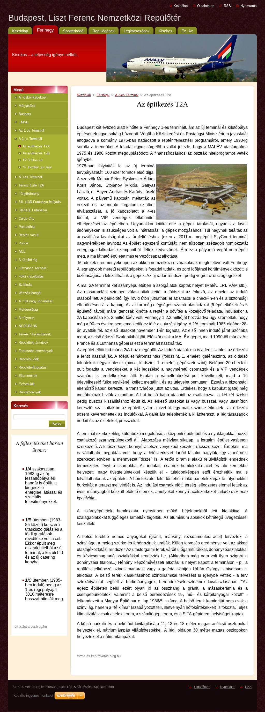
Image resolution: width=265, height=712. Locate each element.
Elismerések (28, 376)
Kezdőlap (181, 6)
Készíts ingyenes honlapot (33, 696)
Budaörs (25, 114)
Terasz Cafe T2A (31, 185)
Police (23, 243)
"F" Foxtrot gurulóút (37, 167)
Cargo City (26, 218)
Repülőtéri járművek (33, 342)
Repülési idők (29, 359)
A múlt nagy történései (35, 301)
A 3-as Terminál (30, 177)
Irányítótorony (29, 194)
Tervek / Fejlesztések (35, 334)
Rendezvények (30, 392)
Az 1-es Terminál (31, 130)
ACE (22, 251)
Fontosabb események (36, 351)
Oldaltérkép (205, 6)
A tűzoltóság (28, 260)
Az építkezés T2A (36, 146)
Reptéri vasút (29, 235)
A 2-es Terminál (30, 139)
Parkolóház (27, 227)
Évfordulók (27, 384)
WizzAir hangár (30, 293)
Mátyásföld (27, 106)
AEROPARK (28, 326)
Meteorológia (28, 309)
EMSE (23, 122)
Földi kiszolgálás (31, 276)
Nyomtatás (248, 6)
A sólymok (26, 318)
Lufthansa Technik (32, 268)
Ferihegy (103, 95)
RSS (227, 6)
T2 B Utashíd (32, 160)
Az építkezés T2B (36, 153)
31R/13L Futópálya (33, 210)
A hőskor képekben (33, 97)
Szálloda (25, 285)
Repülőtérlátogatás (33, 367)
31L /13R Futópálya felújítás (40, 202)
